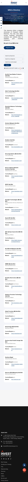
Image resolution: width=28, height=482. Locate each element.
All (4, 68)
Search (7, 65)
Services (3, 471)
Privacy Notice (4, 480)
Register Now (9, 47)
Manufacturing (4, 469)
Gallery (2, 476)
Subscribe (24, 467)
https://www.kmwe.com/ (16, 270)
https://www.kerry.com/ (16, 160)
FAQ (2, 466)
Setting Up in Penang (6, 464)
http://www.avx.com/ (16, 379)
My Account (4, 478)
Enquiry (24, 472)
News (2, 473)
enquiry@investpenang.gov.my (10, 446)
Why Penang (4, 462)
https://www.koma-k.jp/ (16, 333)
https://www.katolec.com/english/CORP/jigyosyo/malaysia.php (16, 132)
